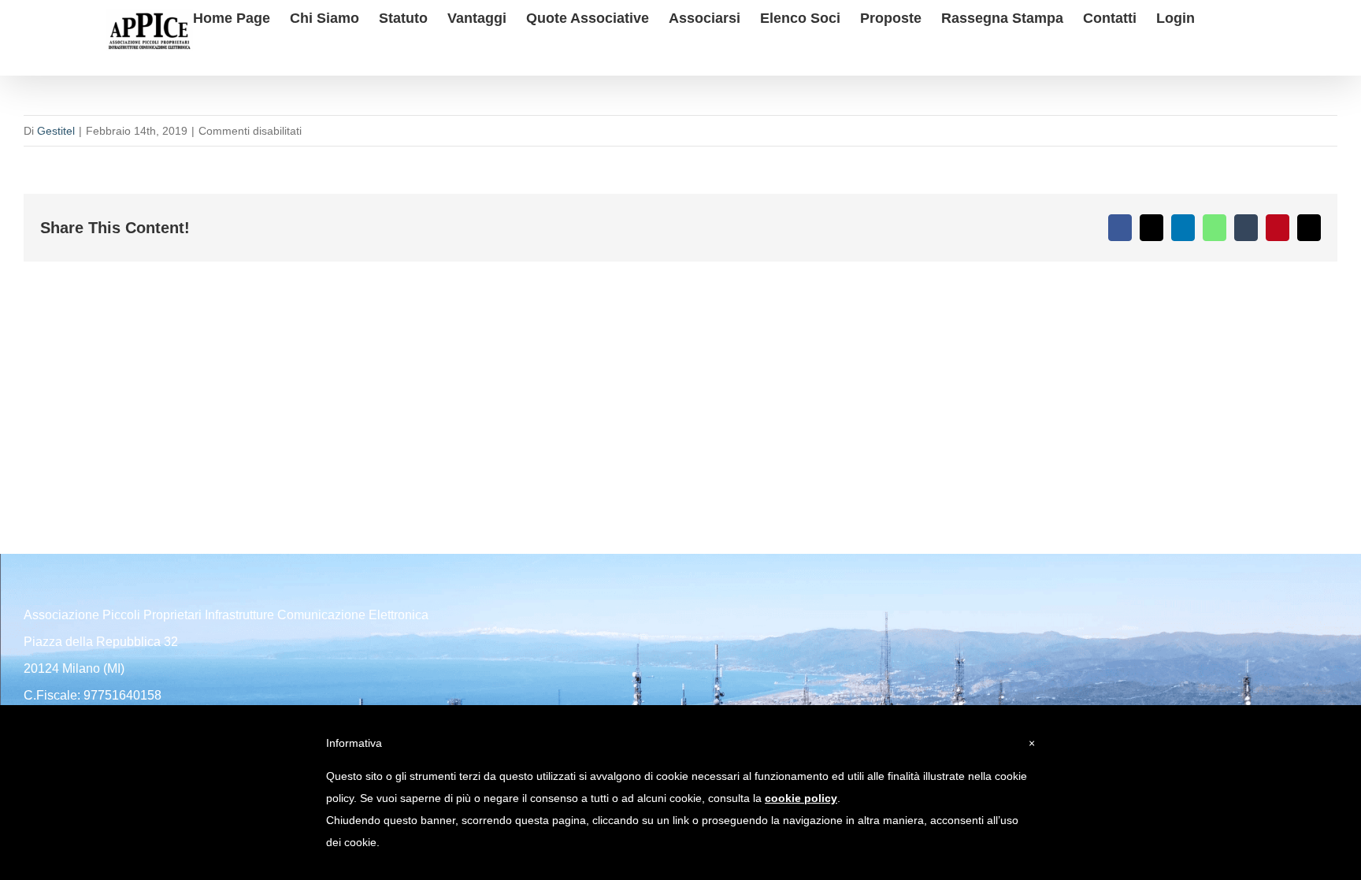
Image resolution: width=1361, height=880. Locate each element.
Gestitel (56, 130)
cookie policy (801, 798)
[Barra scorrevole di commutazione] (1220, 16)
